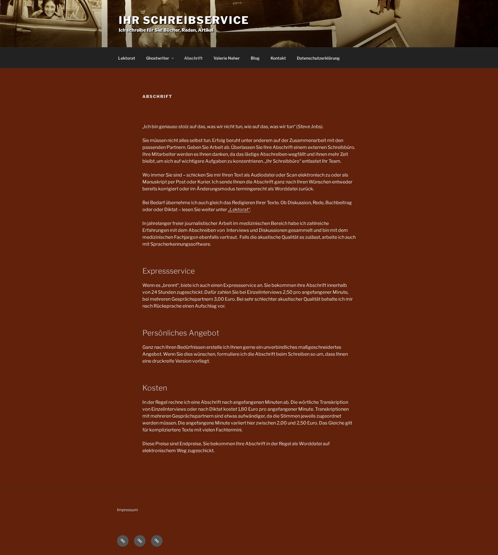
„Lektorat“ (239, 209)
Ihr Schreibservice (184, 20)
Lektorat (126, 58)
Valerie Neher (227, 58)
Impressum (127, 509)
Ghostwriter (157, 58)
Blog (255, 58)
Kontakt (278, 58)
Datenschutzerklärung (318, 58)
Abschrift (193, 58)
